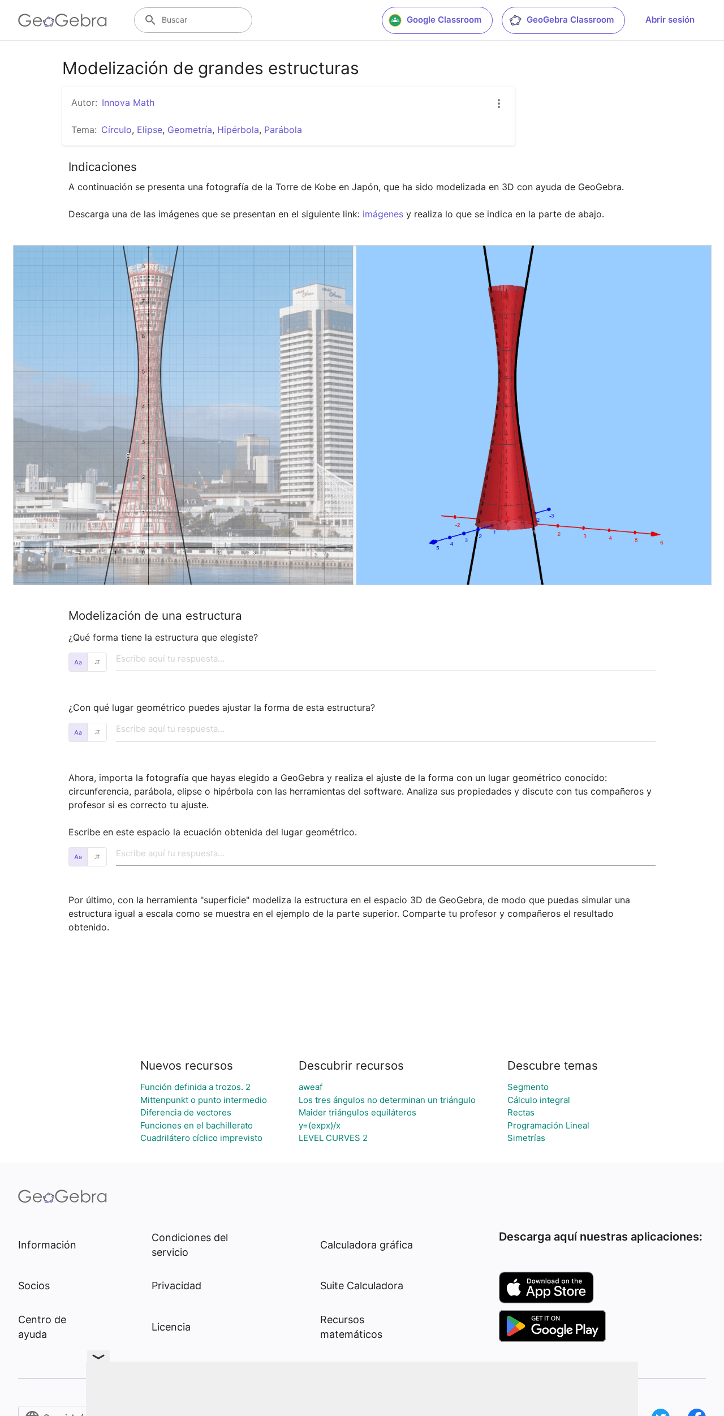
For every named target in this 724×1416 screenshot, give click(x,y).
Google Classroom (444, 19)
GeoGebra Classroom (570, 19)
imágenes (383, 214)
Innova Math (128, 102)
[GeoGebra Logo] (62, 20)
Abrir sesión (670, 19)
